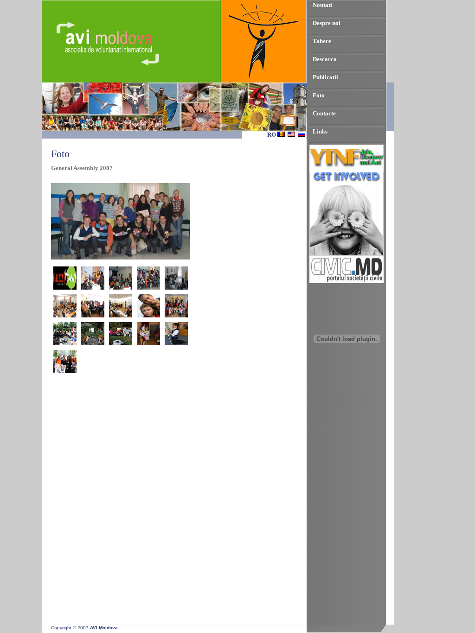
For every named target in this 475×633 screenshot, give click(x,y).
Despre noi (326, 22)
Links (320, 131)
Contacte (324, 113)
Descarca (325, 59)
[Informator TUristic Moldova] (346, 392)
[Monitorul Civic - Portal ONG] (346, 281)
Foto (319, 95)
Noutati (322, 4)
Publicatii (325, 77)
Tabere (322, 41)
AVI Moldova (104, 627)
